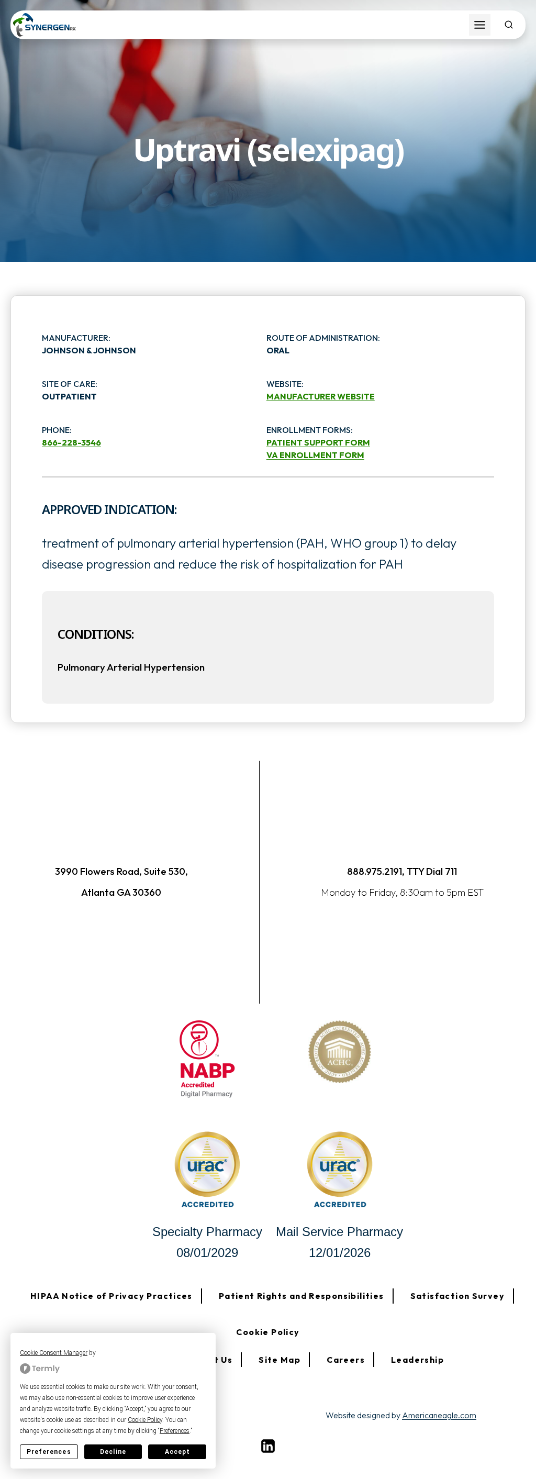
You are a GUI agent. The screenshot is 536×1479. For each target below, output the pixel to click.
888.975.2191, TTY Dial (395, 871)
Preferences (49, 1451)
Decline (113, 1451)
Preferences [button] (174, 1430)
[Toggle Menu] (479, 25)
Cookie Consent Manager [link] (53, 1352)
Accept (177, 1451)
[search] (509, 24)
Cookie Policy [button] (145, 1420)
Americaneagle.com (439, 1415)
